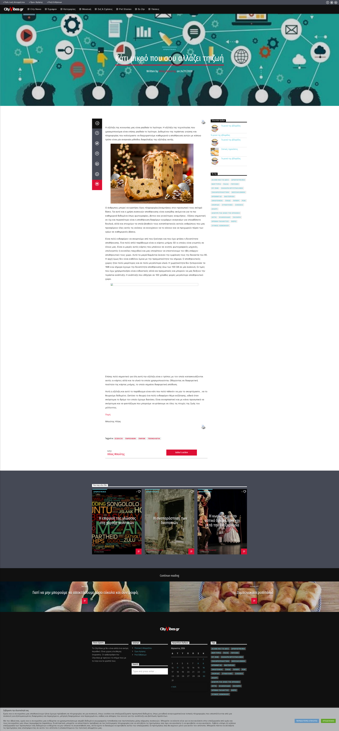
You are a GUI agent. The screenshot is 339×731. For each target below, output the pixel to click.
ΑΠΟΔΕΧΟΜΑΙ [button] (328, 721)
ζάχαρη (237, 217)
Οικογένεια (217, 201)
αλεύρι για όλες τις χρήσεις (226, 213)
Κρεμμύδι (217, 196)
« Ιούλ (173, 687)
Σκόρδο (215, 205)
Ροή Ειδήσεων (55, 2)
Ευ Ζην (141, 9)
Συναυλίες (227, 205)
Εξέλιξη (119, 439)
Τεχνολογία (154, 439)
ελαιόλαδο (224, 217)
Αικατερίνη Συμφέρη (102, 550)
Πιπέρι (236, 201)
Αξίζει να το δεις (220, 180)
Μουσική (86, 9)
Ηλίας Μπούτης (167, 71)
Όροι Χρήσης (36, 2)
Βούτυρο (216, 184)
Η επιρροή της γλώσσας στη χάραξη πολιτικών (117, 520)
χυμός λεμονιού (220, 226)
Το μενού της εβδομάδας (231, 126)
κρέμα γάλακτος (220, 221)
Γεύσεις (155, 9)
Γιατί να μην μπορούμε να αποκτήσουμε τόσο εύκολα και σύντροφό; (85, 592)
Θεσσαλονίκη (238, 192)
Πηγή (107, 414)
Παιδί (228, 201)
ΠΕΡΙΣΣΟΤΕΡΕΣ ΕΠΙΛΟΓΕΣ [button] (306, 721)
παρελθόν (130, 439)
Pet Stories (125, 9)
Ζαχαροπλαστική (220, 192)
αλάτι (214, 209)
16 (204, 667)
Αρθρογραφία (169, 49)
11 (177, 667)
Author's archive (181, 452)
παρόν (142, 439)
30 (204, 676)
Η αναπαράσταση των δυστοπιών (170, 520)
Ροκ (244, 201)
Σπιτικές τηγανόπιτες (229, 149)
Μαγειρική (229, 196)
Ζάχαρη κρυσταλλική (232, 188)
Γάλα (225, 184)
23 (204, 672)
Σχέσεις (239, 205)
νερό (233, 221)
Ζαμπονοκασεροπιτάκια (255, 592)
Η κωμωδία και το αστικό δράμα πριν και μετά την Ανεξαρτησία (222, 520)
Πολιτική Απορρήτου (15, 2)
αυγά (214, 217)
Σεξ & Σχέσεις (105, 9)
